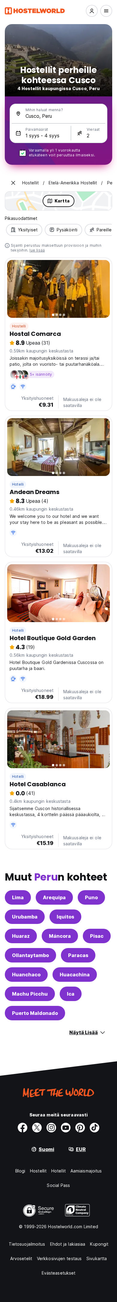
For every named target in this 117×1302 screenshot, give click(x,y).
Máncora (60, 936)
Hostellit (38, 1170)
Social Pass (58, 1185)
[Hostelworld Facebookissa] (22, 1127)
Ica (70, 994)
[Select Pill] (92, 11)
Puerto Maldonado (35, 1013)
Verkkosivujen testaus (59, 1258)
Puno (91, 897)
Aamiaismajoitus (86, 1170)
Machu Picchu (30, 994)
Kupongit (99, 1244)
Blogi (20, 1170)
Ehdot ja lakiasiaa (68, 1244)
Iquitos (65, 917)
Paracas (78, 955)
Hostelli (19, 326)
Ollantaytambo (30, 955)
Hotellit (58, 1170)
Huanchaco (26, 975)
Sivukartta (96, 1258)
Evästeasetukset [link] (59, 1272)
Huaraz (21, 936)
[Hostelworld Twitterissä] (37, 1127)
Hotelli (18, 484)
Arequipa (54, 897)
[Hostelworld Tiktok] (94, 1127)
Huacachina (75, 975)
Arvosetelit (21, 1258)
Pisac (97, 936)
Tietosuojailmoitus (27, 1244)
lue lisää (37, 250)
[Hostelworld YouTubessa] (65, 1127)
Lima (18, 897)
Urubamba (25, 917)
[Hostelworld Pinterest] (80, 1127)
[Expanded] (13, 183)
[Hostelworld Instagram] (51, 1127)
